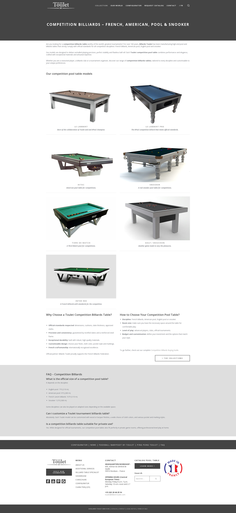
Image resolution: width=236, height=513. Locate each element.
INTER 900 (81, 301)
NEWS (93, 445)
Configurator (134, 5)
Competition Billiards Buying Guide (164, 350)
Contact (171, 5)
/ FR (181, 5)
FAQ (163, 445)
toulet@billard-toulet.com (115, 494)
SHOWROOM (81, 476)
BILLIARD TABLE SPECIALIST (87, 472)
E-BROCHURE (81, 479)
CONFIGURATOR (79, 445)
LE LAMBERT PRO (155, 126)
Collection (101, 5)
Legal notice (131, 509)
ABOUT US (80, 465)
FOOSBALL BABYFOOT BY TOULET (116, 445)
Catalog (114, 509)
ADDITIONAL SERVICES (85, 468)
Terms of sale (142, 509)
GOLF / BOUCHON (155, 243)
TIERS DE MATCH (81, 243)
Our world (117, 5)
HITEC (81, 184)
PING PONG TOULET (147, 445)
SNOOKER (155, 184)
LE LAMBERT (81, 126)
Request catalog (154, 5)
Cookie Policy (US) (83, 487)
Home (108, 509)
